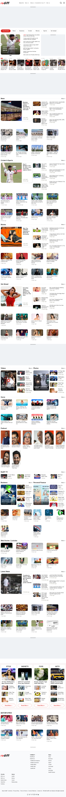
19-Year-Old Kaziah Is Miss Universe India (8, 682)
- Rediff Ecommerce (34, 762)
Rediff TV (4, 472)
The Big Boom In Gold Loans (16, 517)
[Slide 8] (16, 55)
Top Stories (5, 31)
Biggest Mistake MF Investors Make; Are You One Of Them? (60, 447)
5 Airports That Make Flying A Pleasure (21, 551)
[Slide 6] (12, 55)
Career (13, 780)
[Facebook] (32, 794)
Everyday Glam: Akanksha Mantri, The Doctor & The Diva (27, 291)
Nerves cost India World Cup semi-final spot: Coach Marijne (57, 171)
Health (13, 776)
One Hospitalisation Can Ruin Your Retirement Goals (60, 518)
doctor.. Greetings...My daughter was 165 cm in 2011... (21, 408)
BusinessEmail (38, 2)
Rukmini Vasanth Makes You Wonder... (12, 701)
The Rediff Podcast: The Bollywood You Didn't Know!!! (38, 447)
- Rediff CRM (32, 766)
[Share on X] (30, 794)
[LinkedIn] (38, 794)
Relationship (14, 782)
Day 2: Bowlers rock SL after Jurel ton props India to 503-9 (27, 167)
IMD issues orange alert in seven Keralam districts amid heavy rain (20, 69)
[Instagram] (34, 794)
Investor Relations (32, 790)
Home (20, 2)
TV (44, 2)
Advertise (10, 790)
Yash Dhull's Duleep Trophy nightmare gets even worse (44, 186)
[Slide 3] (6, 55)
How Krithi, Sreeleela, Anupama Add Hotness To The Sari (44, 290)
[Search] (61, 3)
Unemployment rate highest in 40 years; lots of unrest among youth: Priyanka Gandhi (61, 70)
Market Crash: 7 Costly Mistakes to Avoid (37, 534)
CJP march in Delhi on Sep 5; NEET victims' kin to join (31, 45)
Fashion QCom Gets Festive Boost (4, 518)
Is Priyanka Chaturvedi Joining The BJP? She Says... (49, 447)
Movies (38, 31)
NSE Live (3, 778)
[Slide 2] (4, 55)
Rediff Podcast (51, 772)
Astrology (50, 770)
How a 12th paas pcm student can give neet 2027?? (51, 408)
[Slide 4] (8, 55)
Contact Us (39, 790)
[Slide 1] (2, 55)
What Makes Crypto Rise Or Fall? (48, 518)
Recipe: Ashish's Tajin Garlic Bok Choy (40, 682)
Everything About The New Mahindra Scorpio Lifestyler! (28, 518)
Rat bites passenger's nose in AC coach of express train (44, 121)
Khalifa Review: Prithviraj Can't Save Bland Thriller (56, 241)
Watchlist (3, 782)
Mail (23, 2)
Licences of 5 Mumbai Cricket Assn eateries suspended (44, 104)
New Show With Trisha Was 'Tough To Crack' (44, 245)
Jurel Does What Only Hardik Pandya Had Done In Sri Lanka (56, 576)
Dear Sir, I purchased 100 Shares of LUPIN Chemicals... (6, 408)
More (47, 2)
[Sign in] (64, 3)
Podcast (4, 428)
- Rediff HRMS (33, 764)
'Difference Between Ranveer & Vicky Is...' (16, 446)
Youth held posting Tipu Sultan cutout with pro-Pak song (31, 35)
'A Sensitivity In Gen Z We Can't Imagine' (5, 466)
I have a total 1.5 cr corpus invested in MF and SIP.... (6, 422)
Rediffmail (32, 756)
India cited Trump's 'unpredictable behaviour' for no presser (57, 103)
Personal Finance (39, 483)
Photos (36, 368)
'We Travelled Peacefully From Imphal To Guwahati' (56, 115)
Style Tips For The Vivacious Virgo (11, 695)
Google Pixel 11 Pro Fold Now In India (21, 565)
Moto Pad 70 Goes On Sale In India (36, 565)
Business (21, 31)
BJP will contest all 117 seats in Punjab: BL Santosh (45, 68)
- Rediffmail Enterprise (35, 760)
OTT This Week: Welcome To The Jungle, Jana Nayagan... (57, 247)
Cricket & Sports (7, 160)
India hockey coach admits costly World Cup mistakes (44, 585)
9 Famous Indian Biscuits (37, 550)
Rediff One (32, 758)
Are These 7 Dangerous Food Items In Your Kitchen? (56, 301)
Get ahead (53, 31)
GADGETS (24, 666)
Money (31, 2)
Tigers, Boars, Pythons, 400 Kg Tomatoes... (26, 447)
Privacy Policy (16, 790)
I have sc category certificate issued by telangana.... (35, 422)
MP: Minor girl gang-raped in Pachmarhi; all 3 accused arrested (28, 69)
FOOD (41, 666)
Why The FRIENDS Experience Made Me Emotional (26, 231)
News (26, 2)
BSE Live (3, 776)
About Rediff (4, 790)
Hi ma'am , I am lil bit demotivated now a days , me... (22, 422)
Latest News (5, 572)
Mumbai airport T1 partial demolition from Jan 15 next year (26, 106)
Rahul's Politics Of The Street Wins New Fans (44, 112)
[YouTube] (36, 794)
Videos (3, 368)
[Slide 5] (10, 55)
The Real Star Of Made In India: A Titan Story (15, 467)
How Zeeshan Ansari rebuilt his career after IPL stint (44, 577)
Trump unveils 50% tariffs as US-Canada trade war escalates (30, 39)
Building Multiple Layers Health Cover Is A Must (37, 518)
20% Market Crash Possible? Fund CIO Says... (5, 447)
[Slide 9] (18, 55)
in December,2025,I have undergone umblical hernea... (36, 408)
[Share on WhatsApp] (27, 794)
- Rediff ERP (32, 768)
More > (63, 98)
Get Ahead (4, 284)
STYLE (8, 666)
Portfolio (3, 784)
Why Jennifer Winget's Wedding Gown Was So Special (57, 289)
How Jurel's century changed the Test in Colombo (44, 166)
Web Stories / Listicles (9, 541)
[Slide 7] (14, 55)
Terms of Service (24, 790)
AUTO (57, 666)
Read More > (8, 705)
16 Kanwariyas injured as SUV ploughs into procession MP (4, 68)
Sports (45, 31)
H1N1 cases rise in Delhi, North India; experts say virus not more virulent (44, 595)
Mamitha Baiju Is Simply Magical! (44, 299)
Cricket (30, 31)
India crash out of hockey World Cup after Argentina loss (57, 594)
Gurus (42, 2)
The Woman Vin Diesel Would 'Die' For (44, 237)
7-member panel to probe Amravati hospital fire (53, 68)
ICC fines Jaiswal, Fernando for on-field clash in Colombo (45, 176)
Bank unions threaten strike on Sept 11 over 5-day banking (56, 109)
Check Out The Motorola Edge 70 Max (6, 565)
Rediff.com (49, 790)
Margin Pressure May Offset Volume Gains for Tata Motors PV (57, 683)
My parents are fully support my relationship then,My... (52, 422)
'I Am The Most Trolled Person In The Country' (44, 229)
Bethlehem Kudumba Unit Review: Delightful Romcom (57, 229)
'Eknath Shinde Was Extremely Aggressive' (4, 534)
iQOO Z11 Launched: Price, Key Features (45, 306)
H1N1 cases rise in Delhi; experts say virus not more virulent (31, 42)
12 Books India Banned (52, 550)
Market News (4, 780)
